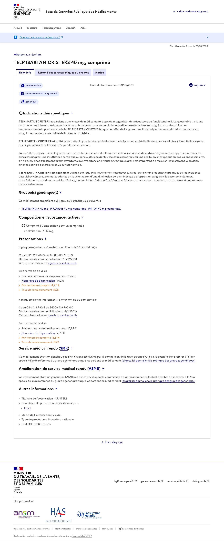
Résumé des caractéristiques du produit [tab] (63, 72)
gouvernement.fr (150, 481)
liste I (27, 408)
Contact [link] (70, 28)
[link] (80, 11)
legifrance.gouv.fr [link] (124, 481)
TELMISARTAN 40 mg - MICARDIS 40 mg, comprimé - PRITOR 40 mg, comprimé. (71, 209)
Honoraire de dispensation (38, 281)
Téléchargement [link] (51, 28)
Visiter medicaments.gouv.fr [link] (192, 11)
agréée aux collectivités (62, 263)
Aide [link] (83, 28)
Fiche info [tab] (25, 72)
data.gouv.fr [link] (199, 481)
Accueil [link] (18, 28)
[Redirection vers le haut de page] (73, 113)
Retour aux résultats (28, 54)
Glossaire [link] (32, 28)
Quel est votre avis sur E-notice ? (40, 37)
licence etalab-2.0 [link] (80, 536)
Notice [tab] (99, 72)
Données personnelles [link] (86, 528)
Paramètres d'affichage (133, 528)
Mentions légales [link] (63, 528)
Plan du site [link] (107, 528)
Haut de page (113, 442)
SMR (64, 348)
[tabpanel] (112, 257)
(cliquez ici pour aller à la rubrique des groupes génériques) (158, 360)
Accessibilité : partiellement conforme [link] (32, 528)
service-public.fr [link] (176, 481)
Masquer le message (207, 37)
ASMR (94, 368)
